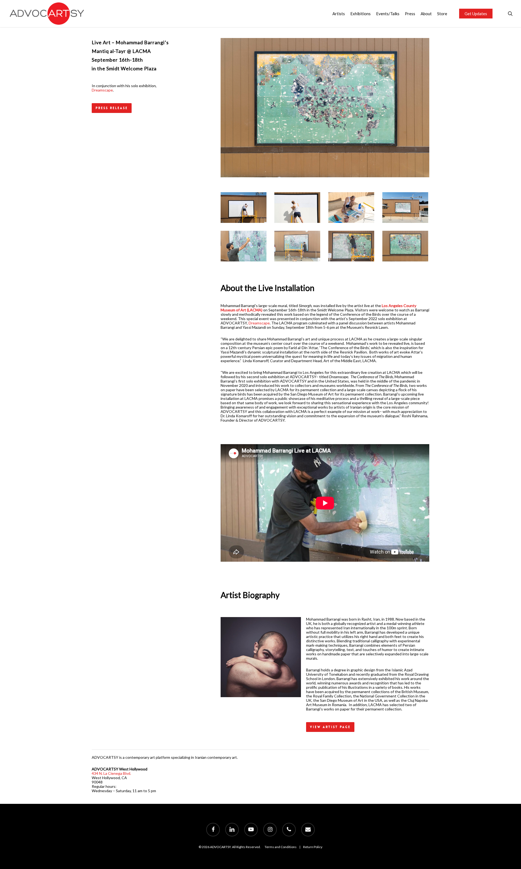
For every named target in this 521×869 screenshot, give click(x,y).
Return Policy (312, 847)
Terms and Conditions (281, 847)
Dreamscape (102, 90)
